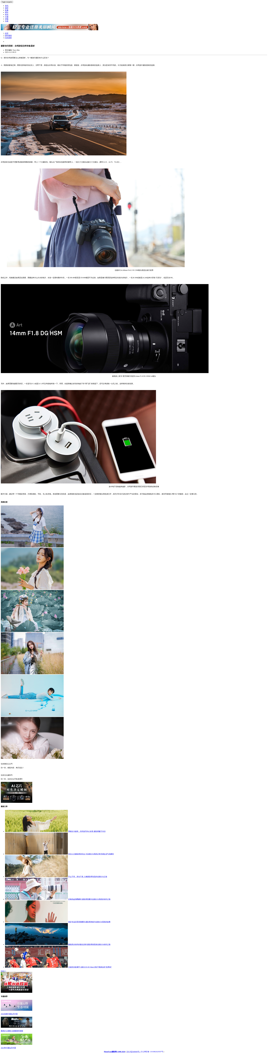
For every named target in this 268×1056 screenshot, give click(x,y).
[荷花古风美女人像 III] (32, 631)
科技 (6, 14)
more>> (3, 971)
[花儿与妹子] (32, 758)
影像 (6, 10)
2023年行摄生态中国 (8, 1048)
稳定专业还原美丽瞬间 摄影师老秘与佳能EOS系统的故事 (89, 922)
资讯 (6, 6)
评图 (6, 19)
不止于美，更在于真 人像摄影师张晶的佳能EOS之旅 (87, 876)
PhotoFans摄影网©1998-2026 (114, 1052)
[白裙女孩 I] (32, 589)
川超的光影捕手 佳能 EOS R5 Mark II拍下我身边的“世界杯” (90, 967)
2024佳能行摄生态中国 (9, 1014)
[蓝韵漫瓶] (32, 716)
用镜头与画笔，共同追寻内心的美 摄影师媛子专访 (87, 831)
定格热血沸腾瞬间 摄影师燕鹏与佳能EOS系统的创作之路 (89, 899)
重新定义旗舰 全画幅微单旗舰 (12, 1031)
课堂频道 (8, 35)
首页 (6, 33)
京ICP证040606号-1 (133, 1052)
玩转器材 (8, 38)
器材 (6, 8)
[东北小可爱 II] (32, 674)
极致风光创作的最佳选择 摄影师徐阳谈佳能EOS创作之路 (89, 944)
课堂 (6, 12)
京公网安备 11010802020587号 (152, 1052)
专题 (6, 21)
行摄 (6, 17)
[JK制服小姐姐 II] (32, 547)
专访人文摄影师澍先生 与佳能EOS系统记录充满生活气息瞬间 (91, 854)
